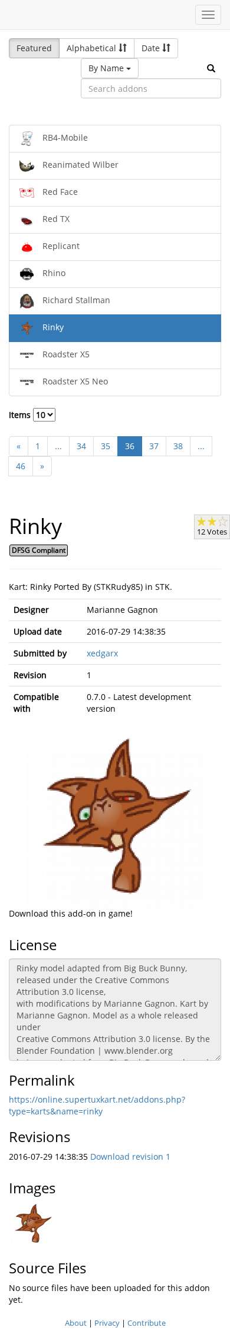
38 (178, 446)
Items (21, 414)
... (58, 446)
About (76, 1323)
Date (152, 48)
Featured (34, 48)
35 (105, 446)
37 (154, 446)
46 (20, 466)
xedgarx (102, 653)
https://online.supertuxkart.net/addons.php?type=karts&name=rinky (97, 1105)
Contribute (146, 1323)
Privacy (107, 1323)
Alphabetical (93, 48)
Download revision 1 (130, 1156)
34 (81, 446)
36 (129, 446)
